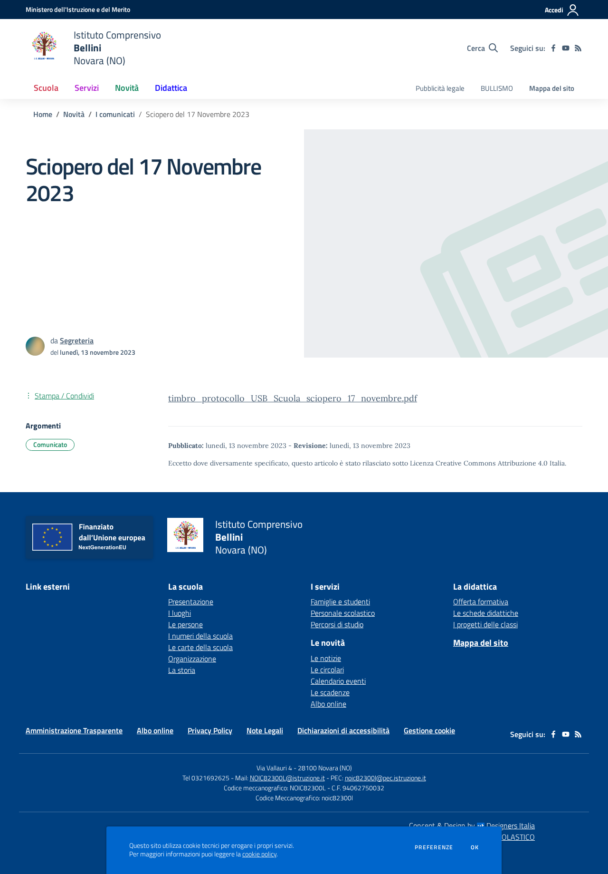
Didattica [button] (171, 87)
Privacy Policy (210, 730)
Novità (74, 114)
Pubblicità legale (440, 88)
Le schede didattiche (485, 613)
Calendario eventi (338, 681)
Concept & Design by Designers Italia (472, 825)
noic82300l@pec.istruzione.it (385, 778)
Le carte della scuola (200, 647)
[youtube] (565, 48)
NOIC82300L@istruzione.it (287, 778)
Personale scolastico (343, 613)
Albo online (328, 703)
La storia (181, 670)
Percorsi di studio (337, 624)
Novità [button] (127, 87)
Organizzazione (192, 658)
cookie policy (259, 854)
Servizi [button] (87, 87)
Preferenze (434, 847)
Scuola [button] (46, 87)
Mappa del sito (551, 88)
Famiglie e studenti (340, 601)
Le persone (185, 624)
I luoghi (179, 613)
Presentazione (190, 601)
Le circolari (327, 669)
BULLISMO (497, 88)
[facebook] (553, 48)
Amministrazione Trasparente (74, 730)
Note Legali (265, 730)
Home (42, 114)
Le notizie (326, 658)
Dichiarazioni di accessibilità (343, 730)
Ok (475, 847)
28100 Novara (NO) (325, 768)
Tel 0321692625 (205, 778)
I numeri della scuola (200, 635)
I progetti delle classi (485, 624)
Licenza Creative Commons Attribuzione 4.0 (479, 463)
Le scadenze (330, 692)
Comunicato (50, 444)
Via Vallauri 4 (274, 768)
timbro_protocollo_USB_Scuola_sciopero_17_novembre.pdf (292, 398)
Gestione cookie (429, 730)
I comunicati (115, 114)
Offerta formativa (480, 601)
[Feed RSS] (578, 48)
